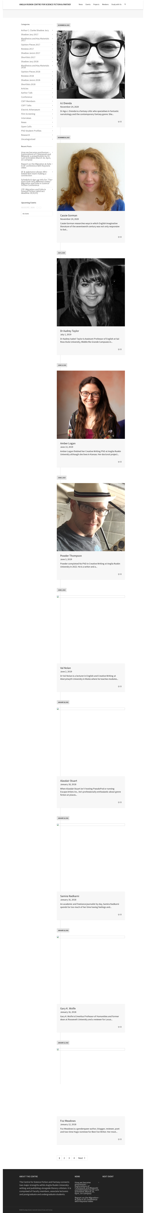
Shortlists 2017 (28, 57)
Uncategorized (28, 139)
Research (25, 134)
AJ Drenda (66, 103)
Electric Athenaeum (30, 109)
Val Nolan (65, 668)
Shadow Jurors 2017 (30, 53)
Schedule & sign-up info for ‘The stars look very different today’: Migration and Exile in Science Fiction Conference (36, 182)
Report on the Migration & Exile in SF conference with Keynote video (36, 165)
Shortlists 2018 (28, 84)
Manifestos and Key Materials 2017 (35, 39)
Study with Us (116, 4)
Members (105, 4)
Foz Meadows (68, 1121)
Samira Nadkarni (69, 896)
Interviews (26, 118)
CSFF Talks (26, 105)
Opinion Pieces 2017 (30, 44)
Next (80, 1158)
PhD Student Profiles (31, 130)
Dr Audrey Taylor (69, 331)
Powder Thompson (71, 555)
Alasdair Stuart (68, 781)
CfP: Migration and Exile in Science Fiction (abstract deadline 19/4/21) (33, 191)
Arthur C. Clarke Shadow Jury (35, 30)
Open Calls (26, 126)
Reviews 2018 (27, 75)
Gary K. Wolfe (68, 1008)
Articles (24, 88)
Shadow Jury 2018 (29, 61)
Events (88, 4)
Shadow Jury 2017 (29, 34)
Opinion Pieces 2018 (30, 71)
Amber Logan (68, 443)
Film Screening (28, 113)
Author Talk (26, 92)
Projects (96, 4)
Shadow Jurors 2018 (30, 80)
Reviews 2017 (27, 48)
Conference (26, 96)
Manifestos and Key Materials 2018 (35, 66)
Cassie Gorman (68, 215)
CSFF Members (28, 101)
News (81, 4)
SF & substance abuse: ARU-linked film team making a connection (34, 173)
